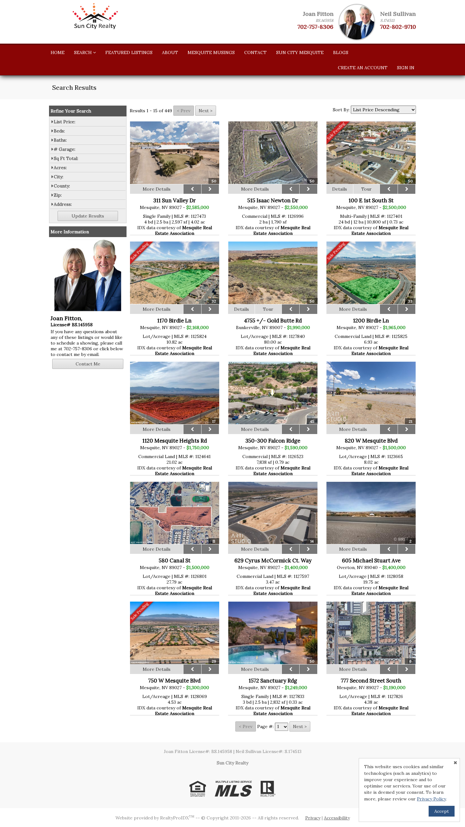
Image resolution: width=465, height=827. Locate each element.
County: (62, 186)
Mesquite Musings (211, 52)
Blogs (340, 52)
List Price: (64, 122)
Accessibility (337, 818)
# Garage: (64, 149)
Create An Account (363, 67)
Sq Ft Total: (66, 158)
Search (83, 52)
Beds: (59, 131)
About (170, 52)
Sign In (405, 67)
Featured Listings (128, 52)
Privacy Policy (431, 799)
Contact (255, 52)
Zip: (58, 195)
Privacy (312, 818)
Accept (441, 811)
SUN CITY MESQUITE (300, 52)
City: (58, 177)
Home (58, 52)
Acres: (60, 167)
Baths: (60, 140)
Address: (63, 204)
